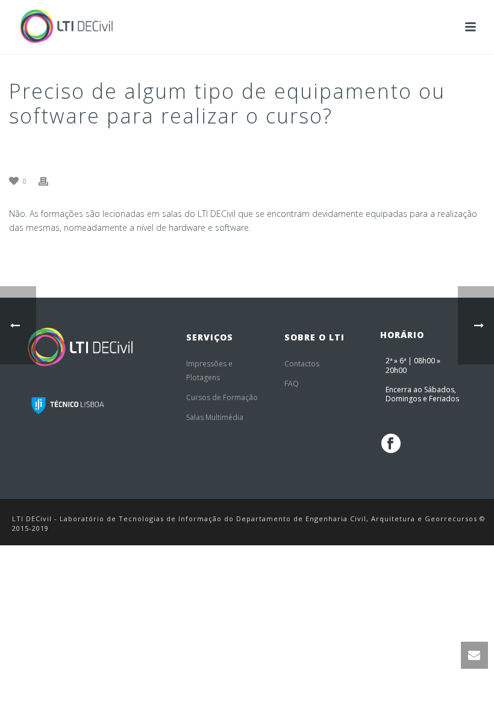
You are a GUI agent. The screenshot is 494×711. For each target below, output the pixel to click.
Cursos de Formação (222, 397)
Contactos (301, 364)
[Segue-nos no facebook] (391, 443)
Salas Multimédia (214, 417)
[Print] (49, 180)
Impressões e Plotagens (209, 371)
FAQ (291, 383)
